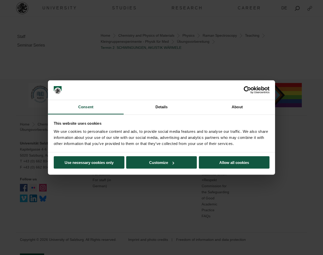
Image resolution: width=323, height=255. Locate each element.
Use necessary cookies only (89, 162)
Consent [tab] (85, 106)
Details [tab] (161, 106)
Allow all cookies (234, 162)
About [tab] (237, 106)
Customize (158, 162)
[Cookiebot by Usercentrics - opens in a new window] (247, 90)
